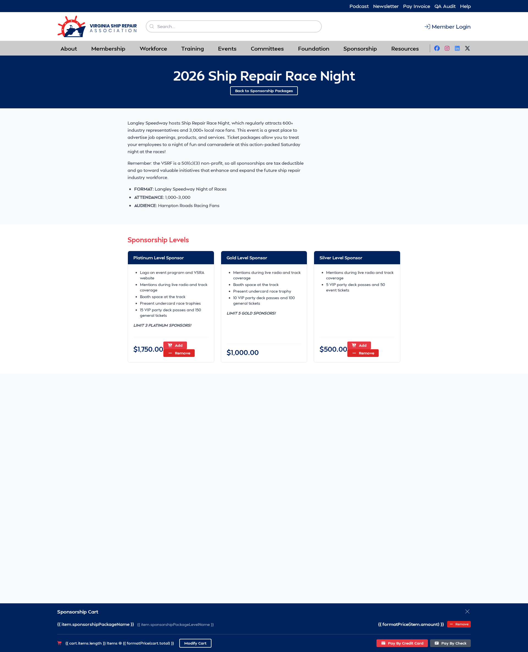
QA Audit (445, 6)
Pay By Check (453, 643)
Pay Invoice (416, 6)
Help (465, 6)
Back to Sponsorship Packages (264, 90)
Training (192, 48)
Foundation (313, 48)
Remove (182, 353)
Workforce (153, 48)
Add (178, 345)
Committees (267, 48)
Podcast (359, 6)
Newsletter (386, 6)
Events (227, 48)
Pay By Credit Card (405, 643)
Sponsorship (360, 48)
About (69, 48)
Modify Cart (195, 643)
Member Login (451, 26)
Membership (108, 48)
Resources (405, 48)
